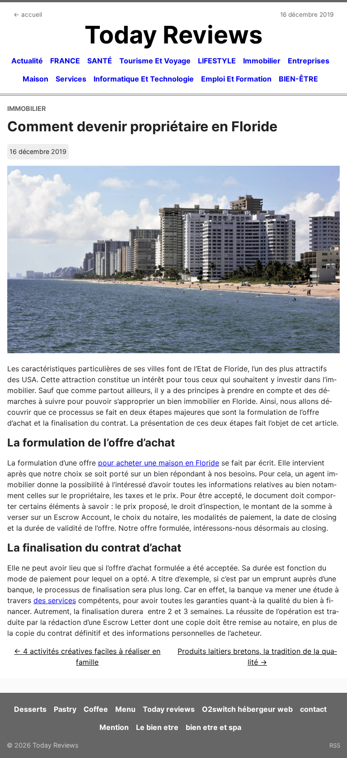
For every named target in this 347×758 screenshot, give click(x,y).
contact (313, 709)
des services (54, 600)
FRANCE (65, 60)
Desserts (30, 709)
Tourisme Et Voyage (155, 60)
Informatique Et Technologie (144, 78)
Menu (125, 709)
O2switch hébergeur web (247, 709)
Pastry (65, 709)
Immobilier (262, 60)
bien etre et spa (213, 727)
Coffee (96, 709)
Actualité (27, 60)
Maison (35, 78)
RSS (334, 745)
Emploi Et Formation (236, 78)
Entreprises (308, 60)
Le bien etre (157, 727)
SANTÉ (99, 60)
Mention (114, 727)
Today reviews (169, 709)
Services (71, 78)
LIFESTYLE (217, 60)
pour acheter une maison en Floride (158, 462)
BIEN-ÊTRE (298, 78)
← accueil (28, 14)
